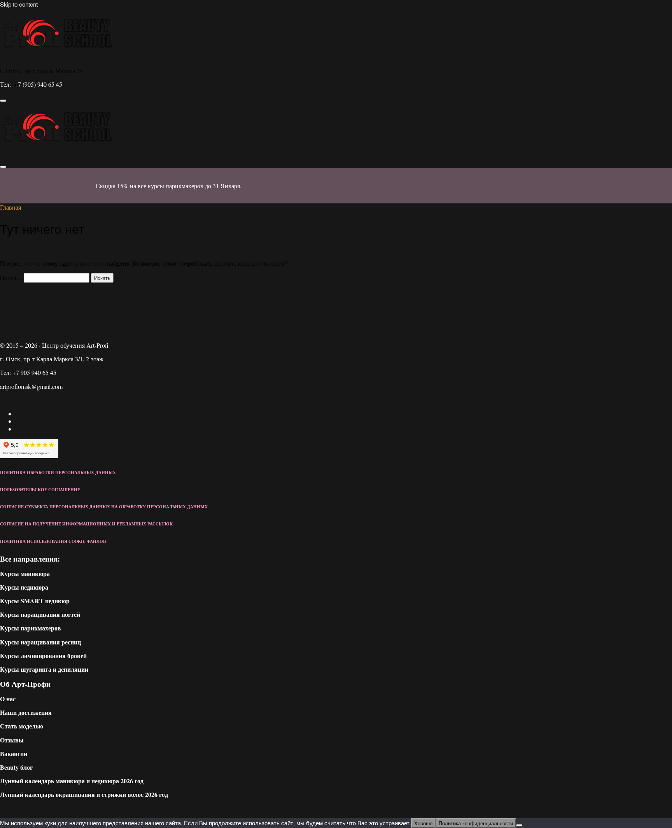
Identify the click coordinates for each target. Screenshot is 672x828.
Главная (10, 207)
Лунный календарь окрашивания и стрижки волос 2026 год (84, 794)
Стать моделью (21, 725)
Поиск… (11, 277)
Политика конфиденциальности (476, 823)
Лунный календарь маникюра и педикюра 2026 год (72, 780)
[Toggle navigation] (3, 101)
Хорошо (423, 823)
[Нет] (519, 825)
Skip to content (19, 4)
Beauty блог (16, 767)
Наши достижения (26, 712)
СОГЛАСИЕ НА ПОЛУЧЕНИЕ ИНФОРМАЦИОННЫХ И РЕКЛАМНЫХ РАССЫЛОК (86, 524)
